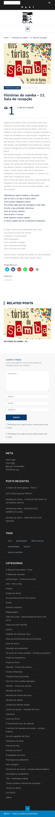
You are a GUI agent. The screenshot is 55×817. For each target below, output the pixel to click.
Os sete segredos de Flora (17, 736)
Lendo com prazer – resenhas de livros (22, 709)
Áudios (9, 602)
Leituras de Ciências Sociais (18, 704)
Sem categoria (12, 764)
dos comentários (15, 466)
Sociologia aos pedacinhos (17, 774)
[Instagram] (22, 7)
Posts (10, 463)
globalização (21, 541)
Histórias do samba (14, 700)
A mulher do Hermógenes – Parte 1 (21, 487)
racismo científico (15, 552)
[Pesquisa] (49, 2)
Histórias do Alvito (14, 690)
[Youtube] (26, 7)
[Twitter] (29, 7)
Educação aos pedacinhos (17, 648)
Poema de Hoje (13, 745)
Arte (10, 541)
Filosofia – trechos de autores (19, 667)
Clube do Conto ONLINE (16, 625)
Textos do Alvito (13, 788)
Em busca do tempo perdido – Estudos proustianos (28, 653)
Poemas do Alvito (14, 750)
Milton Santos (37, 541)
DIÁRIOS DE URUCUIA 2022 (18, 634)
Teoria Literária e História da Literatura (23, 783)
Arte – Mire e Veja (14, 584)
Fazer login (10, 460)
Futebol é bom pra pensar (17, 676)
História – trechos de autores (18, 686)
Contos (9, 629)
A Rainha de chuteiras (15, 574)
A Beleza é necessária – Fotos (19, 569)
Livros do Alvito (13, 719)
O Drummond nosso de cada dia (20, 723)
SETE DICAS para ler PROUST (19, 493)
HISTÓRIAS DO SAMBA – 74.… (16, 341)
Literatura (10, 714)
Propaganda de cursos (15, 755)
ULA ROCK (10, 792)
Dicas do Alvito (12, 643)
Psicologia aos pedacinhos (17, 760)
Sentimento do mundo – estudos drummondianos (27, 769)
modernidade (13, 546)
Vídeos (9, 797)
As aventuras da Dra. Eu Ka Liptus (21, 598)
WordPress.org (12, 469)
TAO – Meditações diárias (17, 778)
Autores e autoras (14, 607)
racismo (27, 546)
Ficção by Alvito (13, 662)
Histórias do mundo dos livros (19, 695)
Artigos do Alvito (13, 593)
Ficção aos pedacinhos (15, 657)
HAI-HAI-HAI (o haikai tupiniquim (20, 681)
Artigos (9, 588)
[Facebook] (33, 7)
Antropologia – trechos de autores (21, 579)
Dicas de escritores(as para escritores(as (23, 639)
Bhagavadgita (12, 612)
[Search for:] (12, 2)
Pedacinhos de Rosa (14, 741)
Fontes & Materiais (14, 672)
